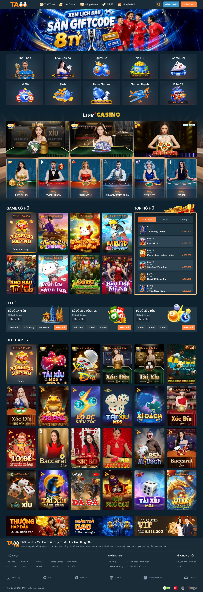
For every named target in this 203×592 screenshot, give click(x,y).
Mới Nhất (147, 219)
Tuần (165, 219)
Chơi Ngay (21, 178)
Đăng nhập (171, 4)
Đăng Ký (188, 4)
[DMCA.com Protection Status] (166, 588)
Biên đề (60, 327)
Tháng (183, 219)
